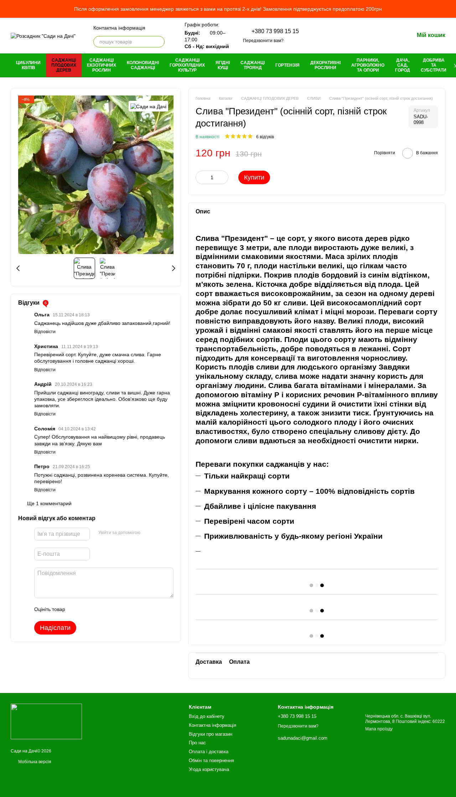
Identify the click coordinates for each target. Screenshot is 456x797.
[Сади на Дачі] (148, 106)
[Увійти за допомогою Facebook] (148, 532)
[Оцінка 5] (122, 609)
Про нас (197, 742)
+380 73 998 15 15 (275, 31)
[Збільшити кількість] (223, 177)
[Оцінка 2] (88, 609)
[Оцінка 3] (99, 609)
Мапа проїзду (379, 728)
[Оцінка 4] (111, 609)
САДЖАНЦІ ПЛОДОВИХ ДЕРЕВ (63, 65)
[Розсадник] (46, 721)
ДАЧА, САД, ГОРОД (402, 65)
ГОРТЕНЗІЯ (287, 65)
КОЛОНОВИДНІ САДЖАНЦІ (143, 65)
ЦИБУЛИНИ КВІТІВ (28, 65)
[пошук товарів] (159, 41)
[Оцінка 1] (77, 609)
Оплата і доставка (208, 751)
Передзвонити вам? (263, 40)
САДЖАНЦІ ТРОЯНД (252, 65)
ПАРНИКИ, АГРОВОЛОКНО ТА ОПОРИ (367, 65)
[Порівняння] (352, 35)
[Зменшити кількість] (201, 177)
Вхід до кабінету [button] (206, 716)
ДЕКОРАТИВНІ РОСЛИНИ (325, 65)
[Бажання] (371, 35)
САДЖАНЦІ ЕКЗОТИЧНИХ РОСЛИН (101, 65)
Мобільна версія (34, 761)
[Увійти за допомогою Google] (159, 532)
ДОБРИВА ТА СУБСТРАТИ (433, 65)
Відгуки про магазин (210, 734)
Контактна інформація (119, 28)
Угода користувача (209, 769)
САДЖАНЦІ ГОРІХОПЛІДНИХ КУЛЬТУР (187, 65)
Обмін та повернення (211, 760)
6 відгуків (265, 136)
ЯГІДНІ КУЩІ (223, 65)
